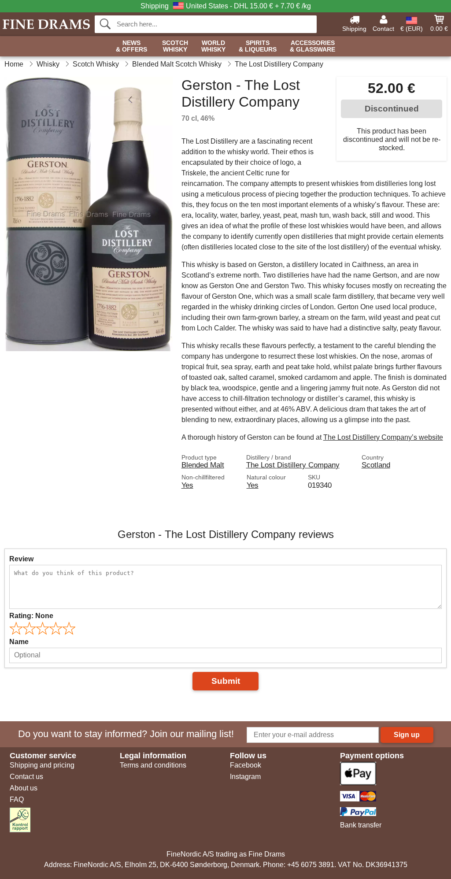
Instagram (245, 776)
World (213, 46)
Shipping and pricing (42, 765)
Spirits (258, 46)
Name (19, 641)
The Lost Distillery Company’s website (383, 437)
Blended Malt (202, 464)
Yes (187, 485)
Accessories (312, 46)
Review (21, 559)
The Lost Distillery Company (293, 464)
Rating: (31, 615)
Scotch (175, 46)
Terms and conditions (153, 765)
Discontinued (392, 108)
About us (23, 788)
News (131, 46)
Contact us (26, 776)
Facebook (245, 765)
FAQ (17, 799)
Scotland (376, 464)
